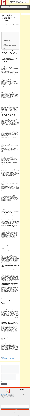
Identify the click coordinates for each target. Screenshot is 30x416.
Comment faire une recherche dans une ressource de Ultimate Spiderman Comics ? (10, 40)
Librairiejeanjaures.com (4, 394)
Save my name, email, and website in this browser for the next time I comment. (10, 381)
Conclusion (3, 48)
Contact (22, 396)
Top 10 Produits (4, 356)
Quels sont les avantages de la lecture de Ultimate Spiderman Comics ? (10, 41)
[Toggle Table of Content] (17, 33)
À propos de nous (22, 391)
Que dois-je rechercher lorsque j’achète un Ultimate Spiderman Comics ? (10, 45)
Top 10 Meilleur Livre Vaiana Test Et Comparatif (8, 358)
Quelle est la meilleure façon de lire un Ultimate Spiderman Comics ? (11, 44)
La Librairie (22, 394)
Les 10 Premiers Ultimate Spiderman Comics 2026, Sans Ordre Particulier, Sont (9, 34)
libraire (3, 357)
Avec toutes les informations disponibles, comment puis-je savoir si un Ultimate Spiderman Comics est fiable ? (11, 47)
